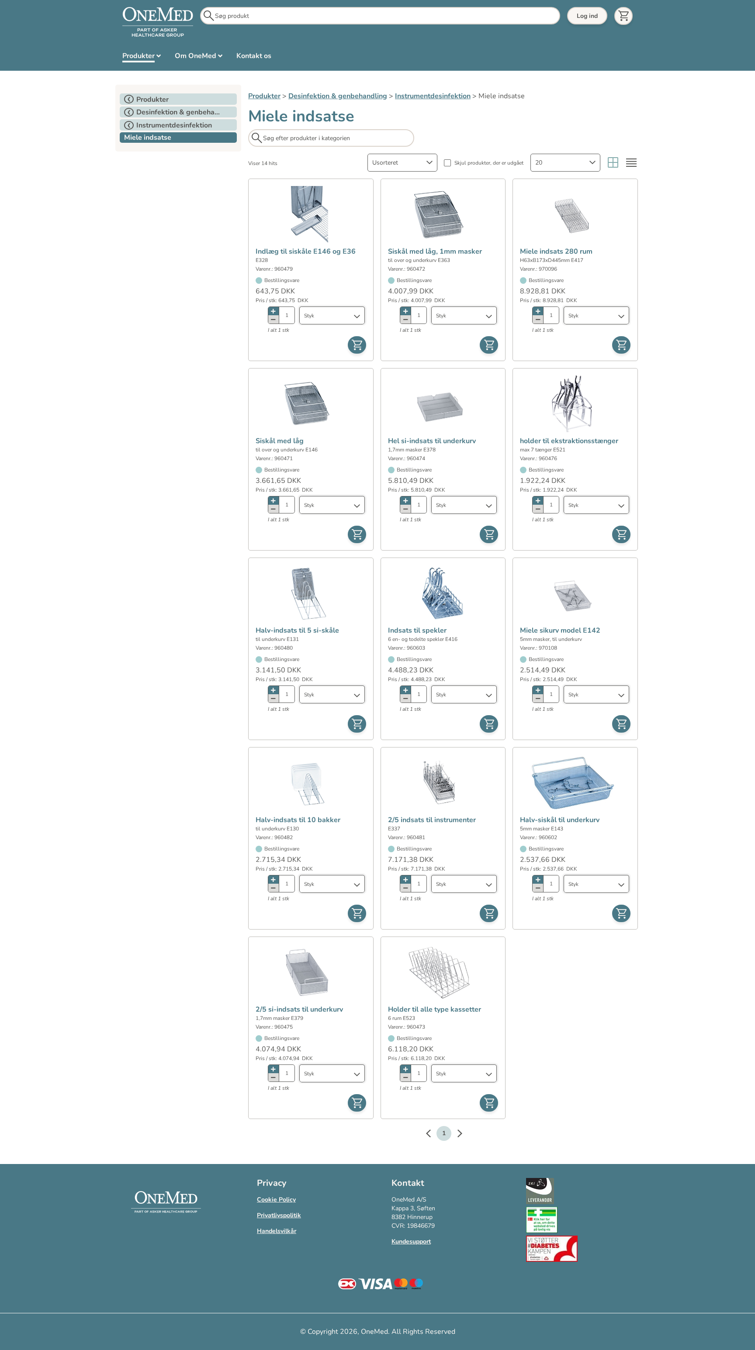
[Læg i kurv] (357, 345)
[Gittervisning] (613, 163)
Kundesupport (411, 1241)
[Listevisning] (631, 163)
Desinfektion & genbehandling (337, 96)
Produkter (264, 96)
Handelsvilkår (276, 1231)
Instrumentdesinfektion (433, 96)
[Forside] (157, 22)
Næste (455, 1134)
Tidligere (432, 1134)
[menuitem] (141, 58)
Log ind (587, 16)
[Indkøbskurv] (623, 16)
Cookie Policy (276, 1199)
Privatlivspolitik (279, 1215)
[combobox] (402, 163)
